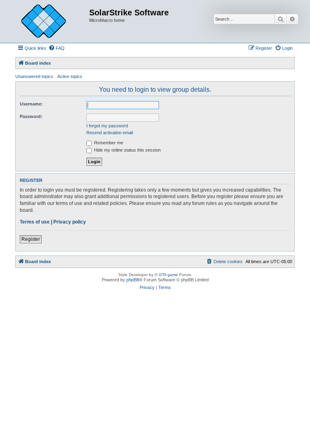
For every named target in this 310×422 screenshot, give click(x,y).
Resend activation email (109, 132)
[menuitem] (56, 48)
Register (30, 239)
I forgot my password (107, 125)
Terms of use (35, 222)
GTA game (168, 274)
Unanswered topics (34, 76)
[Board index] (49, 21)
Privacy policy (69, 222)
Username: (31, 103)
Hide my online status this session (127, 150)
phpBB (132, 279)
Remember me (108, 142)
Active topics (69, 76)
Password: (31, 116)
